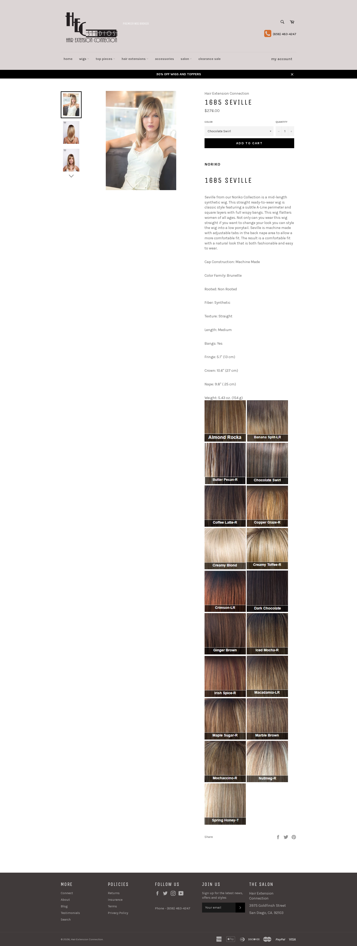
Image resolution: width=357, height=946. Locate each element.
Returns (114, 893)
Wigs (83, 59)
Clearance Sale (209, 59)
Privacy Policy (118, 913)
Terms (112, 906)
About (65, 900)
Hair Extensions (134, 59)
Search (66, 919)
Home (68, 59)
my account (281, 59)
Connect (67, 893)
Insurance (115, 900)
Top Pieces (104, 59)
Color (209, 121)
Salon (185, 59)
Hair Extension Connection (87, 939)
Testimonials (70, 913)
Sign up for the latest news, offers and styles (222, 895)
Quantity (281, 121)
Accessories (164, 59)
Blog (64, 906)
